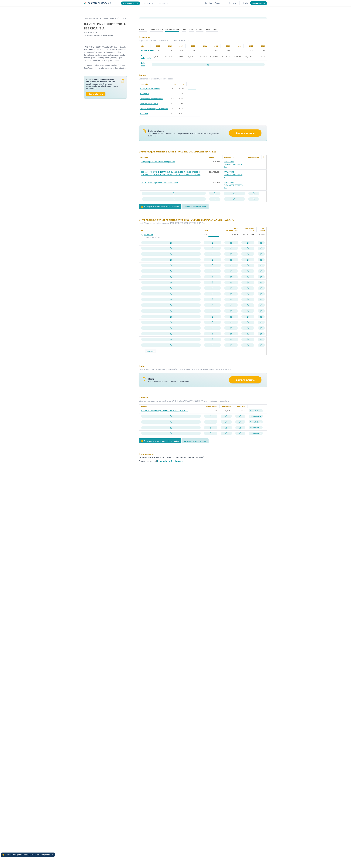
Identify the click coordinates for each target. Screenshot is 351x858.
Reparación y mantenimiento (151, 98)
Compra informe (245, 133)
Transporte (144, 93)
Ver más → (150, 351)
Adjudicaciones (172, 29)
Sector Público (129, 3)
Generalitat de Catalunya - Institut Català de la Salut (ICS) (164, 410)
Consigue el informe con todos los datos (161, 206)
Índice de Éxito (156, 29)
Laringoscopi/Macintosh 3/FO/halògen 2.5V (158, 161)
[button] (264, 157)
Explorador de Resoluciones (169, 461)
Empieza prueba (258, 3)
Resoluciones (212, 29)
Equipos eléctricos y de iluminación (154, 108)
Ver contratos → (256, 411)
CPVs (184, 29)
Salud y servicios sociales (150, 88)
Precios (208, 3)
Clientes (199, 29)
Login (245, 3)
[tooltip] (208, 64)
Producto (162, 3)
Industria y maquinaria (149, 103)
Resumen (143, 29)
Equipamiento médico (152, 237)
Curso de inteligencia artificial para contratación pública (27, 854)
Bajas (191, 29)
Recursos (219, 3)
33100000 (148, 234)
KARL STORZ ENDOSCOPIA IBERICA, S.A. (233, 164)
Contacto (232, 3)
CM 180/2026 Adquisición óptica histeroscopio (159, 182)
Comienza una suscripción (195, 206)
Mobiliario (144, 113)
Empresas (147, 3)
